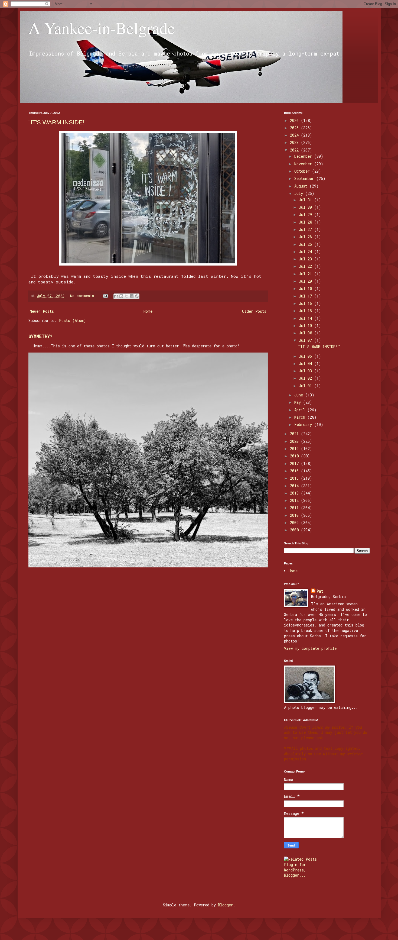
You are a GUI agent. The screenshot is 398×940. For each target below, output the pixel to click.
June (299, 395)
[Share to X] (126, 296)
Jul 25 (306, 244)
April (300, 409)
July (299, 193)
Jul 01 (306, 385)
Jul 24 (306, 251)
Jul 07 (306, 340)
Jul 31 (306, 199)
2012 (295, 500)
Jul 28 (306, 222)
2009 (295, 522)
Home (147, 311)
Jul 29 (306, 214)
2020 (295, 441)
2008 (295, 529)
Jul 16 (306, 303)
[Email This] (116, 296)
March (300, 417)
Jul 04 (306, 363)
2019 (295, 448)
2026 (295, 120)
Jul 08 (306, 332)
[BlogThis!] (121, 296)
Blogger (225, 904)
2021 (295, 433)
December (304, 156)
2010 (295, 515)
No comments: (84, 295)
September (305, 178)
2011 (295, 507)
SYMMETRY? (40, 336)
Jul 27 (306, 229)
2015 (295, 478)
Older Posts (254, 311)
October (303, 171)
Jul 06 (306, 356)
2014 (295, 485)
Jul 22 (306, 266)
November (304, 163)
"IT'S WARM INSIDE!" (57, 122)
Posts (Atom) (72, 320)
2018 (295, 455)
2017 (295, 463)
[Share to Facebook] (131, 296)
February (304, 424)
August (301, 186)
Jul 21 (306, 273)
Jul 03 (306, 370)
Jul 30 (306, 207)
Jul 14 (306, 318)
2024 (295, 135)
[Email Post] (106, 295)
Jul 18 (306, 288)
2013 (295, 493)
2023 (295, 142)
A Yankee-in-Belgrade (101, 27)
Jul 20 (306, 281)
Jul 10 (306, 325)
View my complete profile (310, 648)
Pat (320, 591)
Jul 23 (306, 258)
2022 (295, 150)
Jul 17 (306, 296)
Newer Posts (42, 311)
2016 (295, 470)
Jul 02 (306, 378)
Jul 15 (306, 310)
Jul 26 (306, 236)
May (298, 402)
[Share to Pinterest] (136, 296)
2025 (295, 127)
